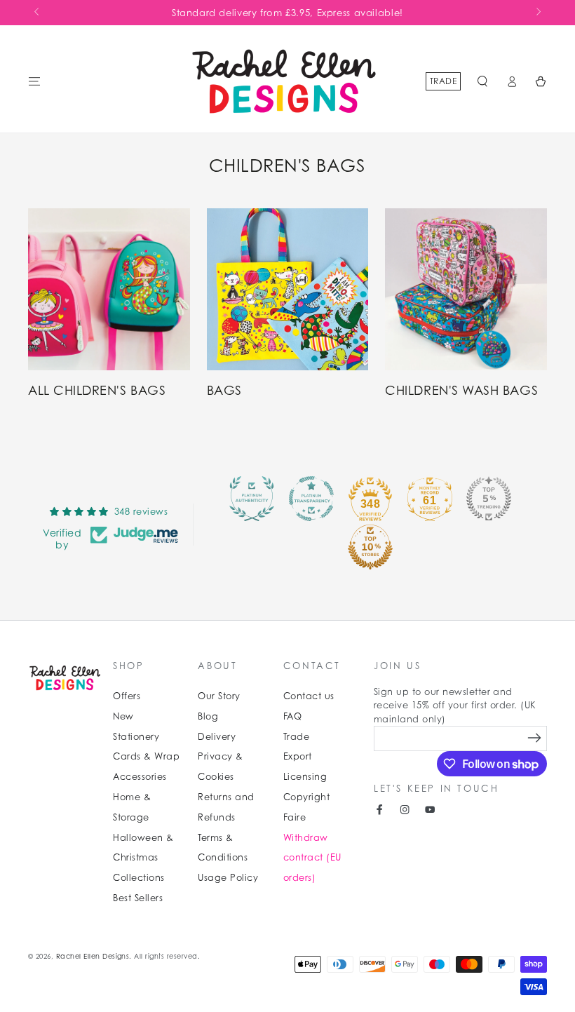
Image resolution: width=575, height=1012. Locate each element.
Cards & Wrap (146, 756)
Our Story (219, 696)
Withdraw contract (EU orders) (312, 858)
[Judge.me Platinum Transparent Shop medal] (311, 498)
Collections (138, 877)
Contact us (308, 696)
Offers (126, 696)
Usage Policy (228, 877)
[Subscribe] (534, 738)
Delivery (217, 736)
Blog (208, 716)
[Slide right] (537, 12)
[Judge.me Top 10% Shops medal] (370, 547)
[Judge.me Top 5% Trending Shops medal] (488, 498)
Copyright (306, 797)
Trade (443, 81)
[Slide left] (37, 12)
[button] (482, 81)
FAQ (292, 716)
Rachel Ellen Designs (93, 956)
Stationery (136, 736)
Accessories (139, 776)
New (123, 716)
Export (297, 756)
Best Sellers (138, 898)
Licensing (305, 776)
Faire (294, 817)
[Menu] (34, 81)
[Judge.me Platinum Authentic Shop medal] (251, 498)
